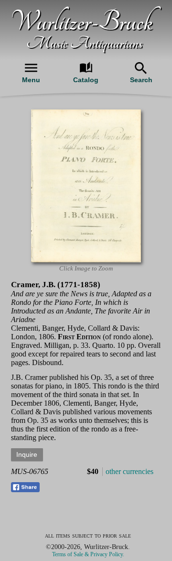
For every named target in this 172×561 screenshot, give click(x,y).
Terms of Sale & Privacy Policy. (88, 554)
